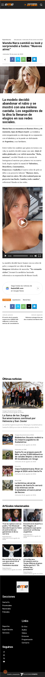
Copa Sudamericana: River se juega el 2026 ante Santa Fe (29, 470)
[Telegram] (34, 59)
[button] (22, 222)
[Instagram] (4, 655)
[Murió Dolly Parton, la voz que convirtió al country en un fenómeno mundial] (12, 550)
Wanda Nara (26, 300)
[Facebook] (12, 59)
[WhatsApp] (23, 59)
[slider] (20, 255)
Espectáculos (6, 39)
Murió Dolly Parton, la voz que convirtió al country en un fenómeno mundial (11, 562)
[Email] (29, 59)
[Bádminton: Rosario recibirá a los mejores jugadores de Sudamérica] (7, 439)
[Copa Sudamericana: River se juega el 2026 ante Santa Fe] (7, 471)
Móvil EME (18, 480)
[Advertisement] (22, 23)
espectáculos (16, 300)
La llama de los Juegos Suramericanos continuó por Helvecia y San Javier (19, 418)
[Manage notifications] (5, 672)
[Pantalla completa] (39, 256)
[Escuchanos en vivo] (30, 5)
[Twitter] (17, 59)
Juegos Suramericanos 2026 (11, 411)
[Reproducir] (5, 256)
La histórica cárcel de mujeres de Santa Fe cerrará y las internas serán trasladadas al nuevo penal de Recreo (28, 487)
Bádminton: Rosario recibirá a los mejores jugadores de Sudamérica (29, 439)
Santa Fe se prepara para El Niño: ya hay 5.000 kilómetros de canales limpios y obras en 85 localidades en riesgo (29, 455)
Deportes (18, 466)
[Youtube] (4, 661)
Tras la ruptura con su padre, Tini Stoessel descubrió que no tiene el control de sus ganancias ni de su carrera (12, 529)
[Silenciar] (35, 256)
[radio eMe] (9, 5)
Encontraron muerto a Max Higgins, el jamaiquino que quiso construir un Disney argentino (32, 528)
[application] (22, 222)
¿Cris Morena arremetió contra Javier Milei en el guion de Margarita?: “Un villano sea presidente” (32, 564)
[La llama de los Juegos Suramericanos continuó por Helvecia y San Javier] (22, 395)
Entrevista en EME (21, 449)
